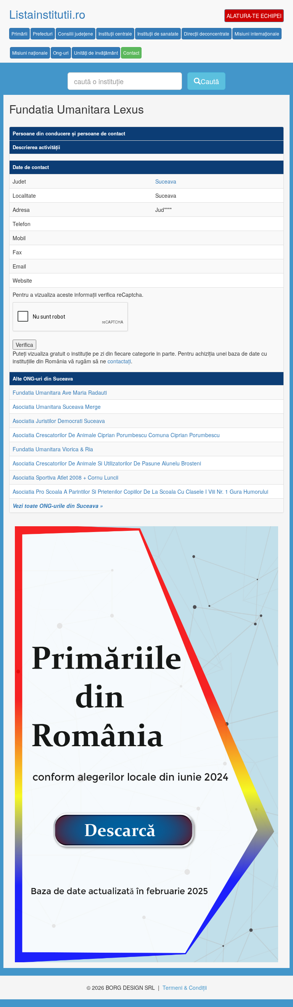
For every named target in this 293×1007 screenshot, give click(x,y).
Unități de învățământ (96, 52)
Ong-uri (61, 52)
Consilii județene (75, 33)
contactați (119, 361)
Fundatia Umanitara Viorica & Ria (53, 449)
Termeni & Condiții (185, 987)
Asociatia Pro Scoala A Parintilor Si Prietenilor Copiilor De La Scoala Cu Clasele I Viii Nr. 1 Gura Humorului (140, 491)
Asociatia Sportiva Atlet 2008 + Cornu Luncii (65, 477)
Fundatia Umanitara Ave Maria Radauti (60, 392)
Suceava (165, 181)
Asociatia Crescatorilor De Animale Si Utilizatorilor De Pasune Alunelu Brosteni (107, 463)
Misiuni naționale (30, 52)
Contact (131, 52)
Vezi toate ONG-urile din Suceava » (58, 505)
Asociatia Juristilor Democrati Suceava (59, 421)
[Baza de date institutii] (143, 744)
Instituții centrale (115, 33)
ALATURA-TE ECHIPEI (254, 16)
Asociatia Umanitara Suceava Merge (57, 406)
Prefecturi (43, 33)
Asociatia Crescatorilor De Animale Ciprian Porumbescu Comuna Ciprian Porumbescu (116, 435)
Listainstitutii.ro (47, 14)
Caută (210, 81)
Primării (19, 33)
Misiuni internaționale (257, 33)
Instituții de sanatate (158, 33)
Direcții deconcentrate (206, 33)
